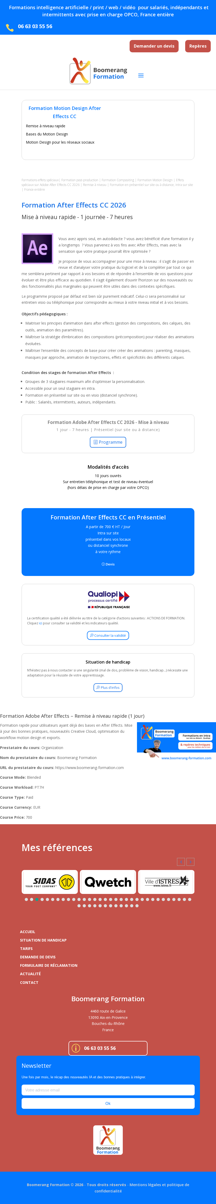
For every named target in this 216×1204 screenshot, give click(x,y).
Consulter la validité (110, 635)
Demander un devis (154, 46)
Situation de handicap (43, 940)
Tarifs (26, 948)
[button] (190, 862)
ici (40, 623)
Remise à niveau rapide (45, 125)
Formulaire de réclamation (48, 965)
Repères (198, 46)
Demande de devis (38, 956)
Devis (110, 564)
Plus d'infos (110, 687)
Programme (110, 442)
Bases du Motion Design (47, 133)
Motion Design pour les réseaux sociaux (60, 142)
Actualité (30, 973)
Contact (29, 982)
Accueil (27, 931)
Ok (108, 1103)
